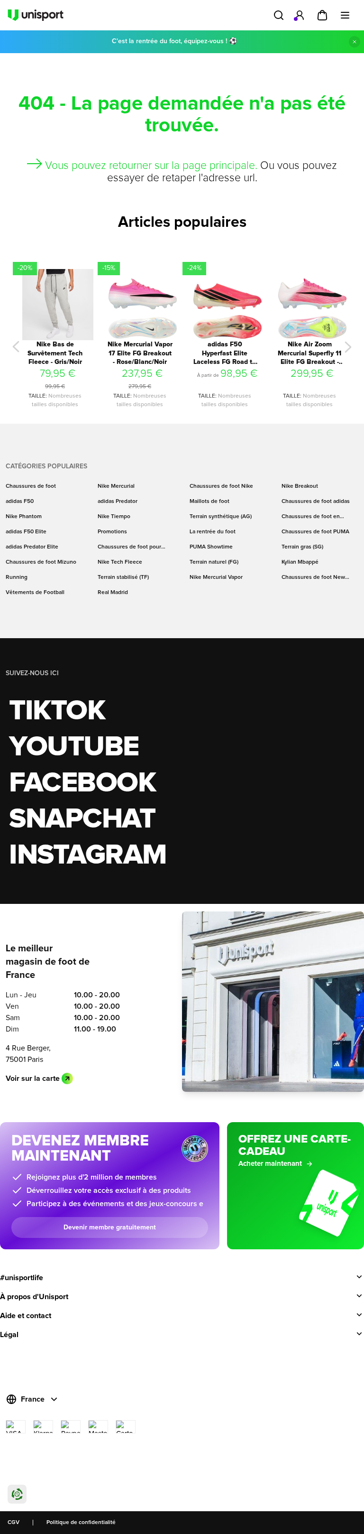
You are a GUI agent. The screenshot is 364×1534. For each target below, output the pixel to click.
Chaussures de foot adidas (316, 501)
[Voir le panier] (322, 15)
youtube (74, 747)
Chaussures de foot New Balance (313, 578)
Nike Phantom (24, 517)
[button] (16, 347)
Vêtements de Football (35, 592)
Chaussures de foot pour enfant (129, 547)
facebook (82, 783)
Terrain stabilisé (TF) (123, 577)
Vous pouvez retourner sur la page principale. (151, 165)
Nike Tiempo (114, 517)
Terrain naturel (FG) (214, 562)
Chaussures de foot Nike (221, 486)
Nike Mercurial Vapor (216, 577)
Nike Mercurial (116, 486)
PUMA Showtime (211, 547)
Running (16, 577)
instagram (88, 855)
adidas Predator (117, 501)
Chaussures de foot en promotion (311, 517)
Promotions (112, 532)
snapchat (82, 819)
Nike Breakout (300, 486)
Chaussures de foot (31, 486)
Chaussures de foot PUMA (315, 532)
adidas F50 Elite (26, 532)
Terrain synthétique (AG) (221, 517)
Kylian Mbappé (300, 562)
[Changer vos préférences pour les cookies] (17, 1494)
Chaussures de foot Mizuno (41, 562)
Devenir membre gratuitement (110, 1227)
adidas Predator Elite (32, 547)
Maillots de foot (209, 501)
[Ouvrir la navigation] (345, 15)
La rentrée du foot (213, 532)
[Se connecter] (299, 15)
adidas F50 (20, 501)
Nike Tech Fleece (120, 562)
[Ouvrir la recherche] (278, 15)
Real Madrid (113, 592)
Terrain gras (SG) (302, 547)
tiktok (57, 711)
